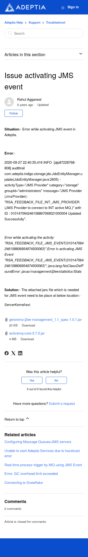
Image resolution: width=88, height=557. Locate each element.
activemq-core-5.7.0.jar (27, 333)
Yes (32, 380)
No (56, 380)
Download (28, 325)
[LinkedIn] (20, 353)
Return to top (14, 419)
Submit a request (62, 403)
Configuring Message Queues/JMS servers (37, 441)
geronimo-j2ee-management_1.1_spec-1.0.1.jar (45, 319)
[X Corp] (13, 353)
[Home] (25, 7)
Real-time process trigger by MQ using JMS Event (43, 464)
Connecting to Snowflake (23, 482)
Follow (13, 113)
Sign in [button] (73, 6)
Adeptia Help (13, 22)
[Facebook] (6, 353)
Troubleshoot (55, 22)
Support (34, 22)
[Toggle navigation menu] (62, 7)
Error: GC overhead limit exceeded (31, 473)
